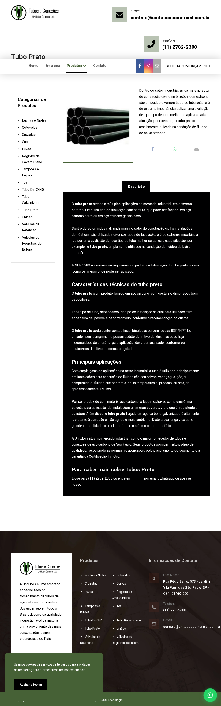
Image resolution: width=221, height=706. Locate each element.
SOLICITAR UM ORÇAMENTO (188, 66)
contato (137, 478)
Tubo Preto (30, 210)
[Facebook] (140, 66)
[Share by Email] (197, 149)
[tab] (136, 187)
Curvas (27, 142)
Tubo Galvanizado (129, 620)
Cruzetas (29, 135)
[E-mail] (157, 66)
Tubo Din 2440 (33, 190)
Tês (25, 182)
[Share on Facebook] (153, 149)
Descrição (136, 187)
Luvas (26, 149)
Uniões (27, 217)
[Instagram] (148, 66)
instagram (89, 484)
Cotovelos (30, 127)
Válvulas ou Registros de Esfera (32, 243)
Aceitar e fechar (31, 684)
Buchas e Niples (34, 120)
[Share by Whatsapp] (175, 149)
